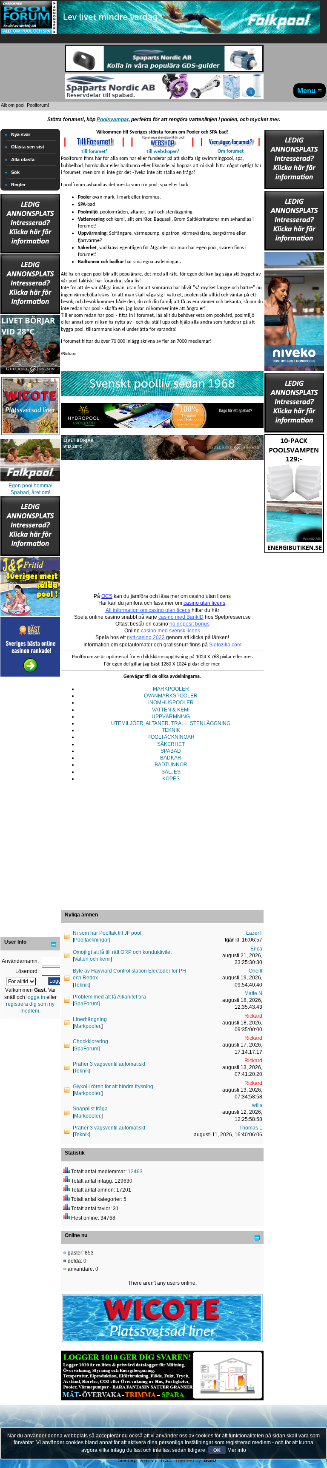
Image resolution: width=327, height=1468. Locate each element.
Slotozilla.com (225, 645)
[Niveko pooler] (294, 310)
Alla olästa (22, 159)
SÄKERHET (171, 744)
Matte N (253, 993)
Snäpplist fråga (90, 1109)
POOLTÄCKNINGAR (171, 737)
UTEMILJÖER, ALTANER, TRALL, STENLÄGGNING (170, 723)
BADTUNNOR (171, 765)
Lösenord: (27, 971)
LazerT (254, 933)
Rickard (253, 1016)
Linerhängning (90, 1019)
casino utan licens (204, 603)
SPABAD (171, 751)
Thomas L (250, 1128)
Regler (18, 184)
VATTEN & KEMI (170, 710)
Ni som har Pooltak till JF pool (107, 933)
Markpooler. (87, 1026)
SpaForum (86, 1004)
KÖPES (171, 779)
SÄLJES (171, 772)
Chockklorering (90, 1041)
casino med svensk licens (170, 631)
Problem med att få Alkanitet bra (109, 997)
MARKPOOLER (171, 689)
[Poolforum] (29, 32)
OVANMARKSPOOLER (171, 696)
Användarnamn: (20, 961)
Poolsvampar (113, 119)
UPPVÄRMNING (171, 717)
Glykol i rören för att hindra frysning (113, 1087)
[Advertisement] (30, 806)
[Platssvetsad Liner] (162, 1342)
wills (257, 1105)
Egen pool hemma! (30, 486)
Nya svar (20, 134)
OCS (106, 596)
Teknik (81, 985)
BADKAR (170, 758)
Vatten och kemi (92, 959)
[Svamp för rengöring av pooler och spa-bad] (294, 492)
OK (217, 1450)
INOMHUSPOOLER (171, 703)
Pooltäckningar (91, 940)
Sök (15, 172)
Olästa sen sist (27, 146)
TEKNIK (171, 730)
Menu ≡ (309, 90)
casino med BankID (181, 617)
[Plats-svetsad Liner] (30, 436)
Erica (256, 949)
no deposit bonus (189, 624)
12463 (135, 1172)
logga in (35, 997)
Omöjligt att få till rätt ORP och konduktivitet (122, 952)
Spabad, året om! (30, 492)
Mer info (236, 1450)
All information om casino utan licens (148, 610)
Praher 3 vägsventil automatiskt (109, 1064)
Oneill (255, 971)
